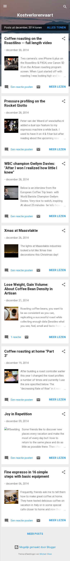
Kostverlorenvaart (35, 15)
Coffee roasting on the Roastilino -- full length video (28, 40)
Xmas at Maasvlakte (21, 230)
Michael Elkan (46, 554)
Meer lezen (57, 86)
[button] (63, 39)
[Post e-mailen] (38, 88)
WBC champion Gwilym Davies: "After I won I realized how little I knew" (30, 167)
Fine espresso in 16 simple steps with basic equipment (26, 474)
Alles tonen (56, 27)
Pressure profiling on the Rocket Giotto (24, 103)
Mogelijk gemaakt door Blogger (37, 547)
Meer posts (35, 533)
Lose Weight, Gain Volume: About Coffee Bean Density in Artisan (28, 288)
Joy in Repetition (18, 414)
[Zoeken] (65, 7)
